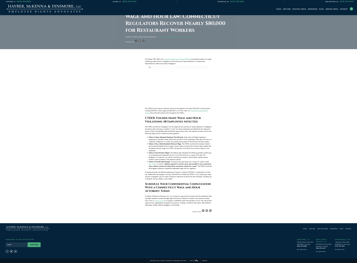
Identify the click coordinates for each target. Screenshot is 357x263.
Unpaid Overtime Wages (172, 37)
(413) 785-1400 (237, 1)
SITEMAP (204, 260)
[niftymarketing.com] (196, 261)
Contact (344, 9)
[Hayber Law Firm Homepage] (45, 13)
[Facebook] (7, 251)
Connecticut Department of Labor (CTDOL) (176, 59)
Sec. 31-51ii (152, 164)
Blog (321, 9)
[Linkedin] (15, 251)
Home (278, 9)
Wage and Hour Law (186, 37)
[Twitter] (11, 251)
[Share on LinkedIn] (143, 40)
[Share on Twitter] (139, 40)
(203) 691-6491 (129, 1)
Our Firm (287, 9)
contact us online (160, 201)
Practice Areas (299, 9)
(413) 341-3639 (347, 1)
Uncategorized (161, 37)
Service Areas (332, 9)
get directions (302, 249)
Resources (312, 9)
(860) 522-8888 (24, 1)
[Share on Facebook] (136, 40)
